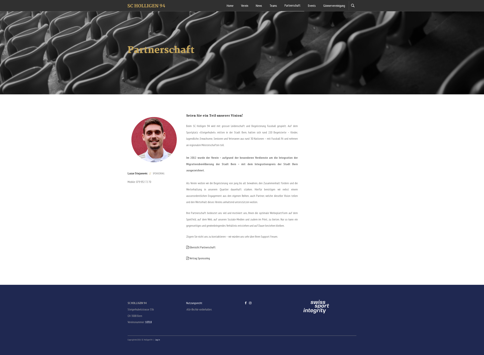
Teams (273, 5)
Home (230, 5)
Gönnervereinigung (334, 5)
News (259, 5)
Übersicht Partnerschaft (202, 247)
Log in (157, 339)
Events (312, 5)
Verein (244, 5)
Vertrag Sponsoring (199, 258)
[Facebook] (246, 303)
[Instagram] (250, 303)
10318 (148, 322)
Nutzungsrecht (194, 303)
